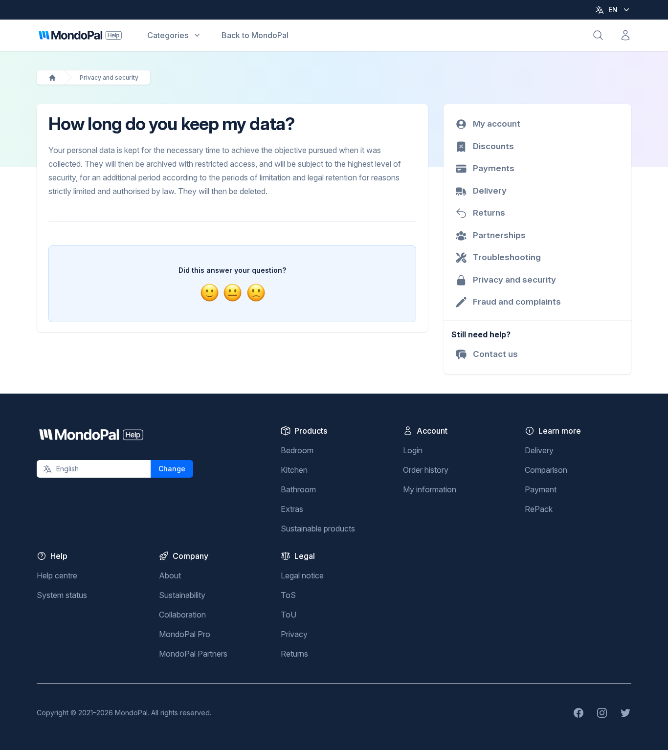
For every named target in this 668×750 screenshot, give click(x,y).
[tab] (209, 292)
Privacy (294, 634)
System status (62, 595)
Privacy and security (109, 77)
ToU (288, 614)
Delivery (539, 450)
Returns (294, 654)
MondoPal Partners (193, 654)
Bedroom (297, 450)
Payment (541, 489)
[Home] (52, 78)
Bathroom (298, 489)
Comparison (546, 470)
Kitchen (294, 470)
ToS (288, 595)
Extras (292, 509)
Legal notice (302, 575)
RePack (539, 509)
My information (429, 489)
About (170, 575)
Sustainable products (318, 528)
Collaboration (182, 614)
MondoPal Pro (184, 634)
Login (413, 450)
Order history (425, 470)
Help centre (57, 575)
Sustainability (182, 595)
